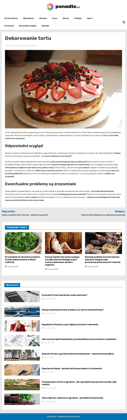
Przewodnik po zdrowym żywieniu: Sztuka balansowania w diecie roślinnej (22, 259)
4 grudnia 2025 (48, 357)
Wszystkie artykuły (27, 26)
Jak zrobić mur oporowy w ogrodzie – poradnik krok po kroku (72, 398)
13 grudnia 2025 (49, 328)
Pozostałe (9, 26)
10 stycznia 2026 (49, 313)
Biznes (66, 18)
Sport (89, 18)
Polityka (78, 18)
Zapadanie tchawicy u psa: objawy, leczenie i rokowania (70, 324)
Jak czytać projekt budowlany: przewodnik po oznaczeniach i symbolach (79, 339)
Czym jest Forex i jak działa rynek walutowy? (64, 295)
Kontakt (45, 26)
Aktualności (28, 18)
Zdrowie (43, 18)
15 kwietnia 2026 (49, 299)
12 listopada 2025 (49, 401)
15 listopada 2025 (49, 388)
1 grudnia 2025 (48, 372)
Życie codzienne (31, 45)
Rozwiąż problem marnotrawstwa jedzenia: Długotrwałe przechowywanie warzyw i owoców (102, 259)
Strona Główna (11, 18)
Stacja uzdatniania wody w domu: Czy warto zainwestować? (73, 310)
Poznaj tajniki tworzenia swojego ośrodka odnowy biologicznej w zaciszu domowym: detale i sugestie (62, 261)
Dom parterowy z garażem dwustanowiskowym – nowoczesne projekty (78, 354)
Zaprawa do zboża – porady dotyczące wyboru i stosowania (72, 368)
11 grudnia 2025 (49, 343)
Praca (55, 18)
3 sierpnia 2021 (13, 45)
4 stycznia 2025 (12, 266)
